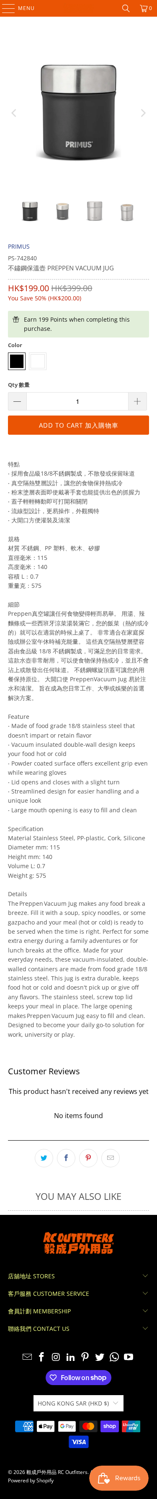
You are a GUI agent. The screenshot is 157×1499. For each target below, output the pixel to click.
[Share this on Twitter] (44, 1158)
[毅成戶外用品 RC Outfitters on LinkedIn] (70, 1357)
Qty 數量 (19, 384)
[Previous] (14, 113)
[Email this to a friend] (110, 1158)
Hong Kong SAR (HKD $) (73, 1403)
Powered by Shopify (31, 1480)
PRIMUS (19, 246)
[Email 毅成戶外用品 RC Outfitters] (27, 1357)
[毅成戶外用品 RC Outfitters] (78, 8)
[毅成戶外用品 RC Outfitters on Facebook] (42, 1357)
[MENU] (4, 8)
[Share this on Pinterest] (88, 1158)
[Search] (126, 8)
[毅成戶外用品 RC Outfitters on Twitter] (100, 1357)
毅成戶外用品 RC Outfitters (57, 1472)
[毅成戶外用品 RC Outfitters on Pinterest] (85, 1357)
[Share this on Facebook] (66, 1158)
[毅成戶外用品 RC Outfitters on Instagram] (56, 1357)
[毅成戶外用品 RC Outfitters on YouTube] (129, 1357)
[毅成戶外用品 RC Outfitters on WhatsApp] (114, 1357)
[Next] (142, 113)
